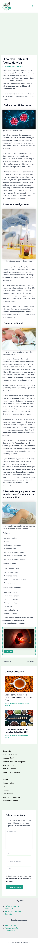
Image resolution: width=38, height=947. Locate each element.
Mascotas (6, 790)
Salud (19, 703)
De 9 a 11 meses (9, 769)
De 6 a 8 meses (8, 765)
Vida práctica (7, 794)
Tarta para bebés (11, 928)
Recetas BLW (8, 758)
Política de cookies (12, 906)
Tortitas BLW (10, 931)
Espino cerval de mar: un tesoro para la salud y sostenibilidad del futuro (18, 697)
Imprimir (9, 652)
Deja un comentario (11, 703)
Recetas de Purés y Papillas (14, 762)
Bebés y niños (8, 783)
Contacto (8, 914)
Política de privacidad (13, 911)
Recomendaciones (10, 801)
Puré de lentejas (11, 925)
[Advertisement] (19, 33)
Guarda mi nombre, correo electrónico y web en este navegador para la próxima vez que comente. (18, 878)
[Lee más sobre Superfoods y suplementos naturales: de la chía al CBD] (19, 718)
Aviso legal (9, 909)
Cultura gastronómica (11, 797)
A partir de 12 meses (11, 772)
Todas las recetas (9, 754)
